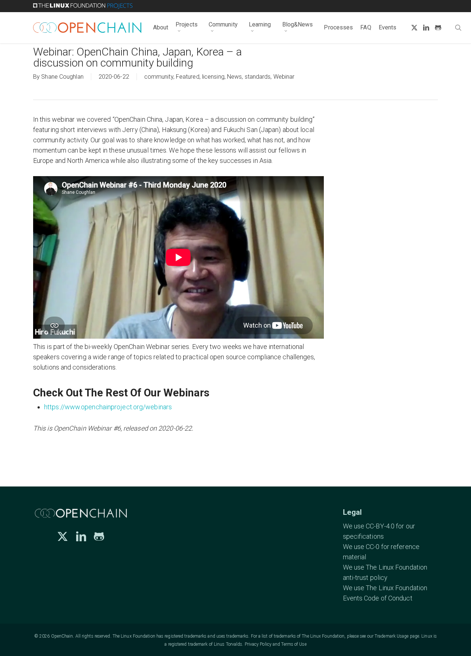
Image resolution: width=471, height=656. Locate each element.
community (158, 76)
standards (258, 76)
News (234, 76)
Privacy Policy (258, 644)
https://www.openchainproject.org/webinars (108, 407)
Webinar (284, 76)
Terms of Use (293, 644)
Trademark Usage (392, 636)
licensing (213, 76)
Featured (187, 76)
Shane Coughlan (62, 76)
